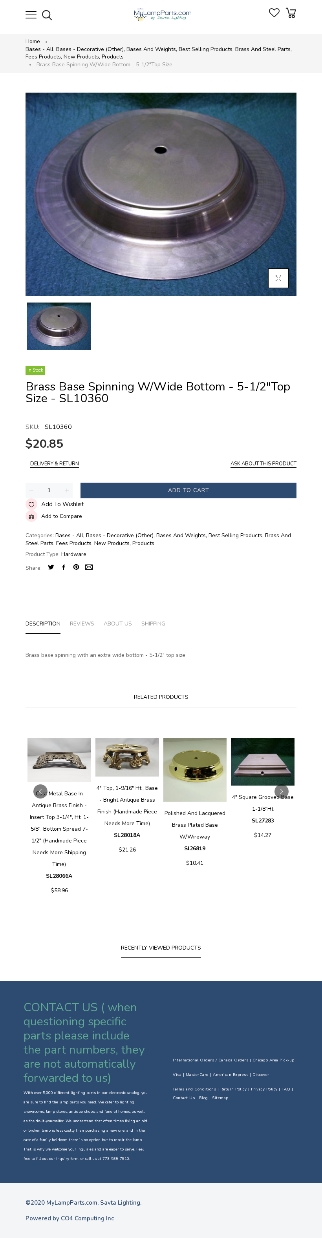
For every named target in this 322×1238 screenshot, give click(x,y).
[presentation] (40, 791)
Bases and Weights (151, 49)
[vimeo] (76, 568)
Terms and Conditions (194, 1089)
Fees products (44, 56)
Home (33, 41)
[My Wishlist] (274, 15)
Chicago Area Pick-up (273, 1060)
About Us (118, 623)
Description (43, 623)
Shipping (153, 623)
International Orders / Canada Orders (210, 1060)
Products (113, 56)
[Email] (89, 568)
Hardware (73, 554)
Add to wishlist (62, 504)
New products (82, 56)
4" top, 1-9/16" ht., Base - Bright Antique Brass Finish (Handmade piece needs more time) (127, 811)
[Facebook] (63, 568)
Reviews (82, 623)
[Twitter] (51, 568)
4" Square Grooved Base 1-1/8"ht (263, 808)
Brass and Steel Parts (263, 49)
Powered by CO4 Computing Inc (70, 1218)
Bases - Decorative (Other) (90, 49)
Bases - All (40, 49)
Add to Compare (61, 516)
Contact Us (184, 1098)
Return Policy (233, 1089)
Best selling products (206, 49)
